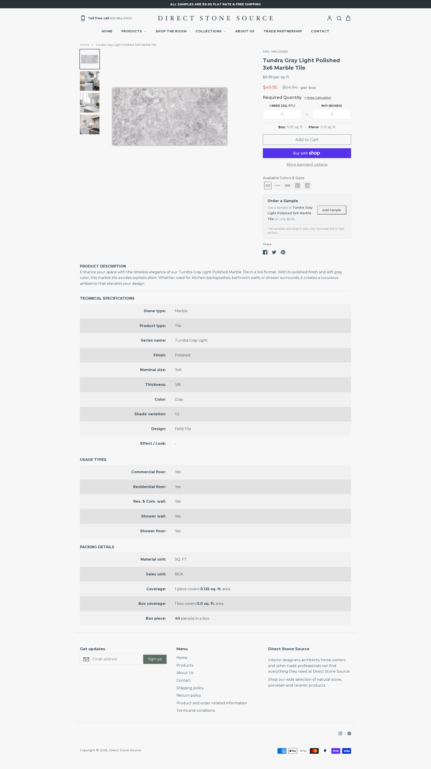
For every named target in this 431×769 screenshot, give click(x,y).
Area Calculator (317, 98)
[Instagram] (340, 733)
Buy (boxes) (331, 105)
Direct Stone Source (125, 750)
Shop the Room (171, 31)
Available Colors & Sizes (283, 178)
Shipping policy (190, 688)
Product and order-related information (211, 703)
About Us (245, 31)
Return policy (188, 695)
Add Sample (331, 210)
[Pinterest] (349, 733)
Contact (320, 31)
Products (131, 31)
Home (107, 31)
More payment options (307, 164)
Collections (209, 31)
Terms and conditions (195, 710)
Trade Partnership (283, 31)
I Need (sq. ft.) (282, 105)
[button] (268, 185)
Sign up (155, 659)
